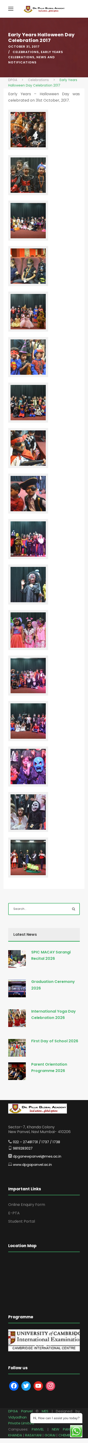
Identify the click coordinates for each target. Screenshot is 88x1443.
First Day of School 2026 (54, 1041)
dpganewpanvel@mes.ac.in (37, 1156)
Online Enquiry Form (26, 1204)
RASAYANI (33, 1435)
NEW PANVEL (63, 1429)
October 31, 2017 (24, 46)
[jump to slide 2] (45, 1345)
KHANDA (15, 1435)
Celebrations (26, 52)
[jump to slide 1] (39, 1345)
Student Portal (21, 1221)
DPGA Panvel (20, 1411)
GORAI (50, 1435)
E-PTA (14, 1213)
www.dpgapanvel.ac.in (32, 1164)
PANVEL (38, 1429)
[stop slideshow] (50, 1345)
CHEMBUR (66, 1435)
